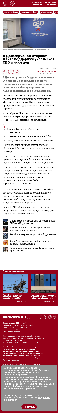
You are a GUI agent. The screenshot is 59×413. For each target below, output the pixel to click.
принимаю (29, 406)
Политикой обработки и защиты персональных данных (29, 385)
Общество (52, 68)
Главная (43, 68)
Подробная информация (12, 360)
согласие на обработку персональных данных (28, 379)
